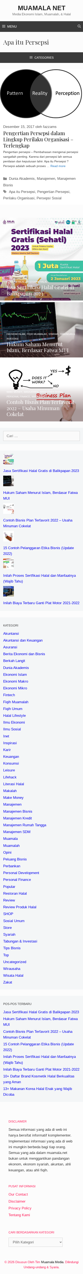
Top (6, 955)
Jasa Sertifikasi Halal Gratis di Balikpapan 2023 (41, 471)
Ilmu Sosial (12, 729)
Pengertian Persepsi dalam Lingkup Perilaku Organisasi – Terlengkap (38, 139)
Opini (7, 852)
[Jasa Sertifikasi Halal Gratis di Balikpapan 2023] (41, 298)
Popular (9, 887)
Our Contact (18, 1194)
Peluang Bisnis (15, 859)
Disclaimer (17, 1201)
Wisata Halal (13, 976)
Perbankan (11, 866)
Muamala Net (41, 7)
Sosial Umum (13, 921)
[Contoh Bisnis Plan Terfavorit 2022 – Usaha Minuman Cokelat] (41, 419)
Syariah (9, 934)
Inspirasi (10, 743)
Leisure (9, 770)
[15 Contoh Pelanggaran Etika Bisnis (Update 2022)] (8, 539)
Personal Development (21, 873)
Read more (58, 166)
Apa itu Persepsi (22, 192)
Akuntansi (11, 634)
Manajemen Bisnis (17, 811)
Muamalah (11, 846)
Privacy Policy (20, 1208)
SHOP (8, 914)
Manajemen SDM (16, 832)
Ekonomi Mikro (15, 688)
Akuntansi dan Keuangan (23, 640)
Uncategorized (14, 962)
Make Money (13, 798)
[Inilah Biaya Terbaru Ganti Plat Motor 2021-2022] (8, 594)
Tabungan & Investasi (20, 941)
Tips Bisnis (12, 948)
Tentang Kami (19, 1215)
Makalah (10, 791)
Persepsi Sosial (49, 198)
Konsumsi (11, 763)
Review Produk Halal (19, 907)
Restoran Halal (15, 893)
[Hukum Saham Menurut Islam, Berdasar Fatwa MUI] (41, 355)
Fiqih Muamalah (15, 702)
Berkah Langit (14, 661)
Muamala (10, 839)
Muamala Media (52, 1262)
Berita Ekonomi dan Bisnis (24, 654)
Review (9, 900)
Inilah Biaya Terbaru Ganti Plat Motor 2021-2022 (41, 603)
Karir (7, 750)
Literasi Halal (13, 784)
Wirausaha (11, 969)
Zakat (7, 982)
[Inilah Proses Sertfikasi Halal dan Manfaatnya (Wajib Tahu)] (8, 566)
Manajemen (46, 179)
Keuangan (11, 757)
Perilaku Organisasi (18, 198)
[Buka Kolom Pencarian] (79, 26)
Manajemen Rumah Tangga (24, 825)
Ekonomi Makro (15, 681)
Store (7, 928)
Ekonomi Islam (15, 675)
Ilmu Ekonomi (14, 722)
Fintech (9, 695)
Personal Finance (17, 880)
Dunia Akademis (22, 179)
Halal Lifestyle (14, 716)
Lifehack (10, 777)
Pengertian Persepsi (53, 192)
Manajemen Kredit (17, 818)
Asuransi (10, 647)
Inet (6, 736)
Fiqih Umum (12, 709)
